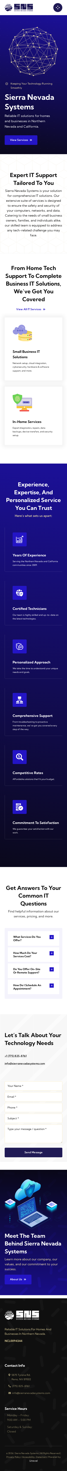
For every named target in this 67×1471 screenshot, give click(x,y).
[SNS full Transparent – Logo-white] (22, 1311)
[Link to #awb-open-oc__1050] (57, 7)
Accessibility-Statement (34, 1457)
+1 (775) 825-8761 (16, 1055)
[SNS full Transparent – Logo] (19, 5)
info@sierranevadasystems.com (25, 1063)
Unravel (33, 1460)
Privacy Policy (13, 1457)
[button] (33, 938)
